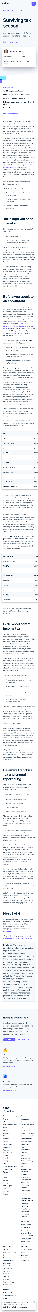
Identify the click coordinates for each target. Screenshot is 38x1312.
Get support (7, 1293)
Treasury (6, 1194)
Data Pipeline (7, 1144)
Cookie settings (8, 1282)
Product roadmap (27, 1249)
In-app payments (27, 1141)
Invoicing (6, 1158)
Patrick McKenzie (16, 51)
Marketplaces (25, 1144)
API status (24, 1230)
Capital (5, 1130)
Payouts (6, 1175)
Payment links (8, 1169)
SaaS (22, 1155)
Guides (6, 10)
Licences (6, 1276)
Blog (4, 1255)
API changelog (26, 1233)
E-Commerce (25, 1130)
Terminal (6, 1191)
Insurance (24, 1174)
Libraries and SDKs (27, 1236)
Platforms (24, 1152)
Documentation (26, 1225)
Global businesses (27, 1139)
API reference (25, 1227)
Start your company (10, 42)
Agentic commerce (27, 1125)
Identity (6, 1155)
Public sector (25, 1190)
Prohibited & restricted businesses (7, 1271)
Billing (5, 1127)
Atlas (5, 1122)
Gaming (23, 1166)
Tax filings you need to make (13, 91)
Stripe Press (25, 1258)
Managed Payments (10, 1166)
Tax (4, 1188)
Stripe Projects (26, 1239)
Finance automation (28, 1136)
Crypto (5, 1141)
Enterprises (25, 1119)
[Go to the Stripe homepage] (5, 1108)
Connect (6, 1139)
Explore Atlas (8, 1066)
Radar (5, 1178)
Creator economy (27, 1161)
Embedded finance (27, 1133)
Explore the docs (9, 1090)
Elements (6, 1147)
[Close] (34, 1302)
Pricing (5, 1119)
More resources (8, 1285)
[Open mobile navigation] (34, 4)
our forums (7, 931)
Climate (6, 1136)
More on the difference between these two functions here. (18, 326)
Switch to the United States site (15, 1307)
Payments (6, 1172)
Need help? (7, 108)
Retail (23, 1193)
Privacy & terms (8, 1266)
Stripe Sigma (7, 1186)
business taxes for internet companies (17, 938)
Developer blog (26, 1241)
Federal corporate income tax (14, 98)
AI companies (25, 1158)
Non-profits (25, 1182)
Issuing (5, 1161)
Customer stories (9, 1252)
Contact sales (22, 1040)
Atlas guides (17, 10)
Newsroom (24, 1255)
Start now (8, 1040)
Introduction (8, 87)
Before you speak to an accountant (16, 94)
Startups (24, 1122)
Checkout (6, 1133)
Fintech (23, 1164)
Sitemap (6, 1279)
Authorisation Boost (10, 1125)
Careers (23, 1252)
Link (4, 1164)
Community (7, 1258)
